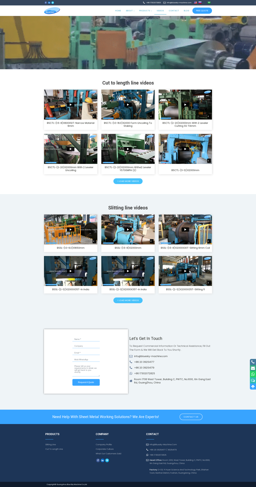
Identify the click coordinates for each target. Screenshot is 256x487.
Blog (186, 10)
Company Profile (104, 444)
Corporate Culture (105, 449)
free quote (202, 10)
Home (118, 10)
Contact (174, 10)
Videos (160, 10)
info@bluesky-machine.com (151, 356)
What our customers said (108, 453)
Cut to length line (54, 449)
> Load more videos (128, 181)
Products (144, 10)
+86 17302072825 (144, 373)
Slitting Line (50, 444)
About (129, 10)
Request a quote (86, 382)
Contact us (191, 416)
